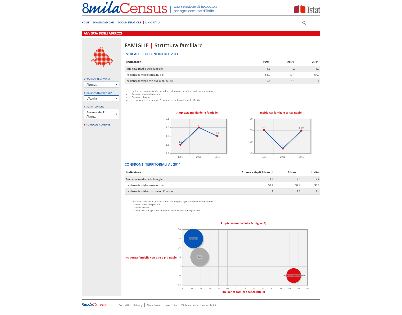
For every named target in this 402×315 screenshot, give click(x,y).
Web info (171, 305)
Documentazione (130, 22)
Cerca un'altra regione (97, 79)
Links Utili (152, 22)
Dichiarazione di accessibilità (198, 305)
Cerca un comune (94, 106)
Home (85, 22)
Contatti (124, 305)
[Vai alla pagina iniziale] (150, 11)
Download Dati (103, 22)
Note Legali (154, 305)
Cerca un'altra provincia (98, 92)
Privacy (137, 305)
